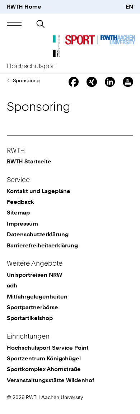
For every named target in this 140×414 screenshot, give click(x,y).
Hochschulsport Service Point (48, 347)
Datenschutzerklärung (38, 234)
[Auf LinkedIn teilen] (110, 82)
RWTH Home (24, 6)
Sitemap (18, 212)
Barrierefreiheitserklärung (42, 245)
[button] (14, 24)
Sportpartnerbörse (8, 80)
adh (12, 285)
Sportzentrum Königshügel (44, 358)
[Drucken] (128, 82)
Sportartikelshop (30, 318)
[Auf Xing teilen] (92, 82)
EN (129, 6)
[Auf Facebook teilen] (74, 82)
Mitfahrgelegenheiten (37, 296)
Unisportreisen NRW (34, 274)
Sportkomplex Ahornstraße (44, 369)
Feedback (20, 201)
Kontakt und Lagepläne (38, 191)
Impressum (22, 223)
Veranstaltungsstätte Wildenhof (50, 380)
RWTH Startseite (29, 161)
